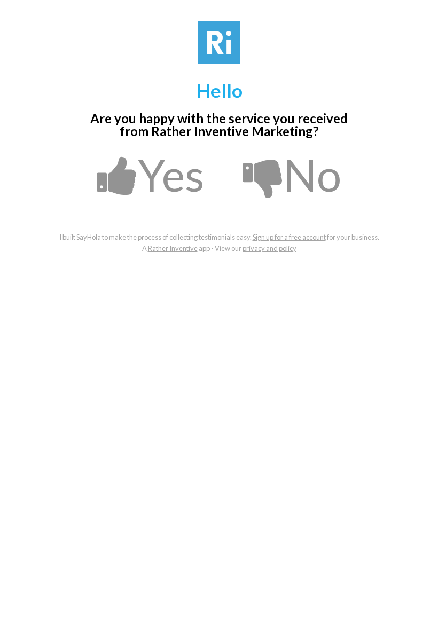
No (312, 174)
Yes (171, 174)
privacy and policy (269, 248)
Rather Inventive (173, 248)
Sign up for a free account (289, 237)
